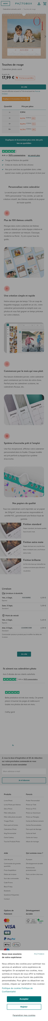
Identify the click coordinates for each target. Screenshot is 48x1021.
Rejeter (24, 1006)
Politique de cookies (11, 988)
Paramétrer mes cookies (24, 1015)
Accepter (24, 999)
